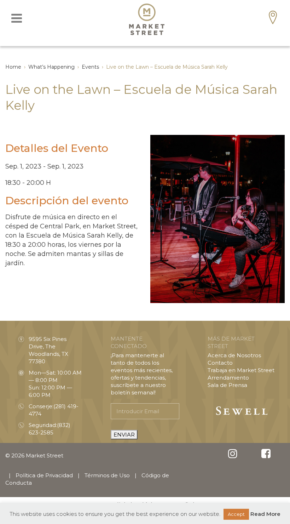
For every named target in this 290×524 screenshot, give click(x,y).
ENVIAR (124, 434)
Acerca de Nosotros (234, 355)
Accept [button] (236, 514)
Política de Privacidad (44, 475)
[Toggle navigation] (16, 18)
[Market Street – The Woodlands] (146, 19)
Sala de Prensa (227, 385)
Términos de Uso (107, 475)
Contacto (220, 362)
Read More (265, 514)
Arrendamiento (228, 377)
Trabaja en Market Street (241, 370)
